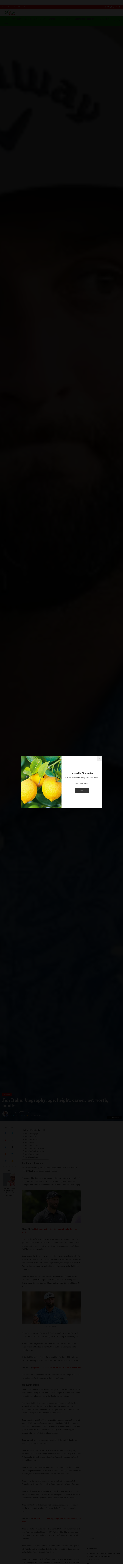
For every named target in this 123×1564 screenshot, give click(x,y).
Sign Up (81, 790)
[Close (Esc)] (99, 758)
